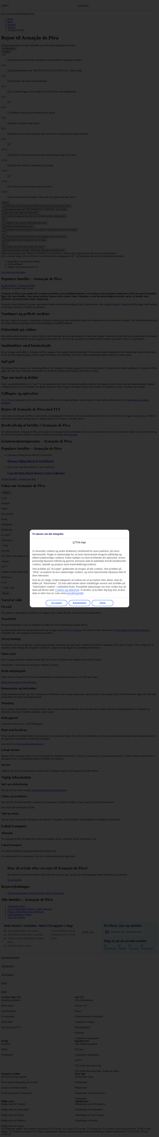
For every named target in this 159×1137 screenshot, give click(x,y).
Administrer (79, 603)
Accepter (56, 603)
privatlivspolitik (75, 593)
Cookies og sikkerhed (67, 590)
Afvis (103, 603)
